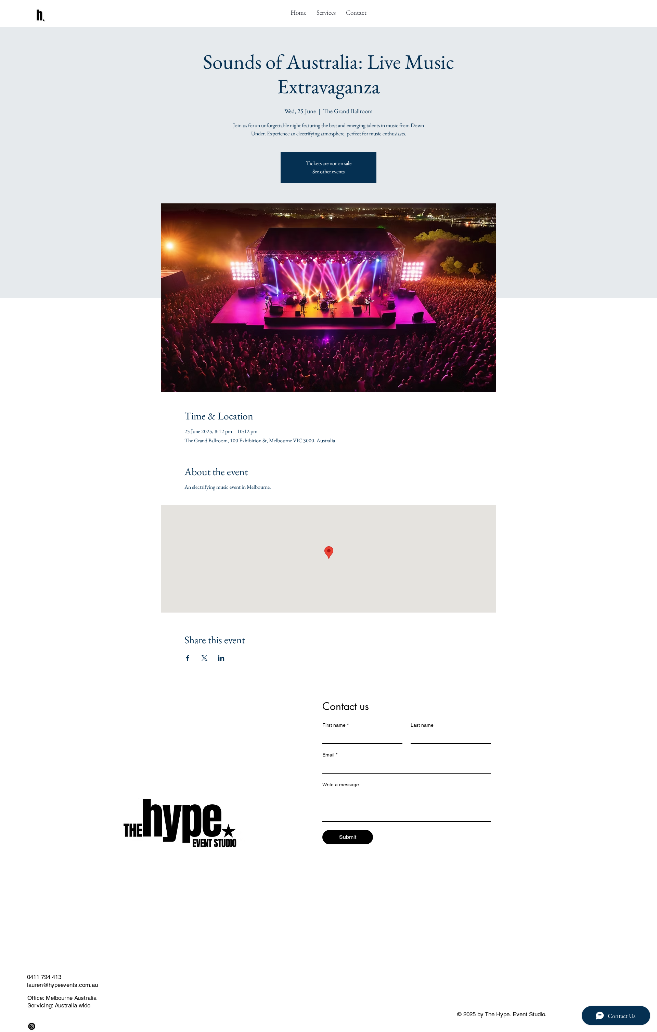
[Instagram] (31, 1026)
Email (329, 755)
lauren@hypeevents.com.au (62, 984)
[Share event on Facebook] (187, 658)
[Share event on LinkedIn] (221, 658)
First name (335, 725)
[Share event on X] (204, 658)
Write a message (340, 784)
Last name (422, 725)
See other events (328, 171)
